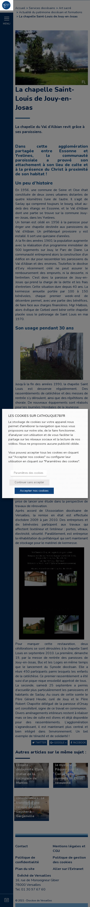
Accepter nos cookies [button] (34, 491)
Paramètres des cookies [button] (28, 473)
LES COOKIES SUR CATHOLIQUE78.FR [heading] (36, 416)
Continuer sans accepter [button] (29, 482)
